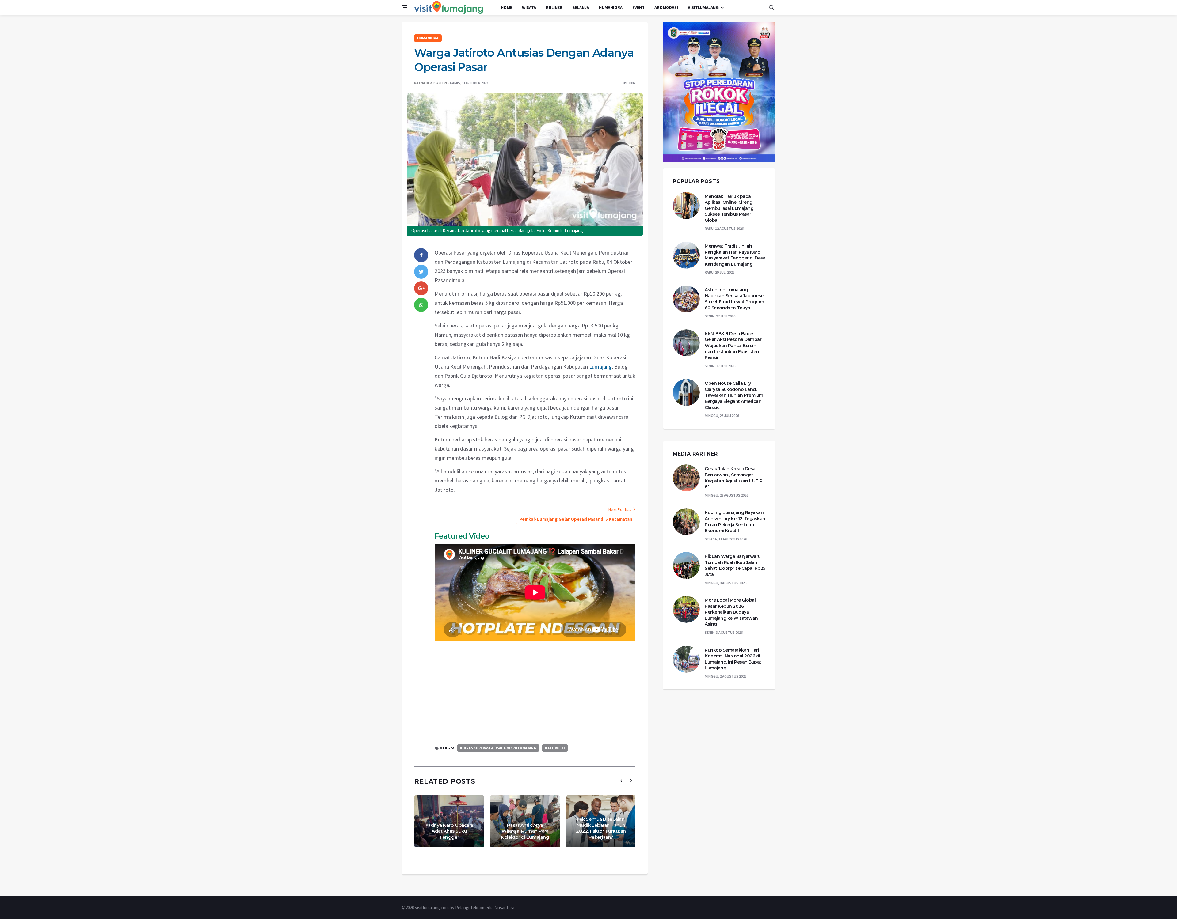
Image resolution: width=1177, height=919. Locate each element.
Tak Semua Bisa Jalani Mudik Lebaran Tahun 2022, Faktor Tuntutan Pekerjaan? (601, 828)
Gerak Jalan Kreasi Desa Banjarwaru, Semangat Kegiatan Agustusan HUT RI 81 (734, 478)
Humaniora (611, 7)
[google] (421, 288)
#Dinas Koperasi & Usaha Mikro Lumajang (498, 748)
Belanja (580, 7)
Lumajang (600, 366)
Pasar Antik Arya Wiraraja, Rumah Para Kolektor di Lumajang (525, 831)
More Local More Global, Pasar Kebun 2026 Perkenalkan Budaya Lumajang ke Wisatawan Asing (731, 612)
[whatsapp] (421, 305)
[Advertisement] (535, 692)
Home (506, 7)
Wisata (529, 7)
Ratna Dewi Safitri (430, 83)
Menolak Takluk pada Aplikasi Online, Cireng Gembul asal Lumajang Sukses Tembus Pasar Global (729, 208)
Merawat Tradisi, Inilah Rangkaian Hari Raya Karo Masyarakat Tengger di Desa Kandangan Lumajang (735, 255)
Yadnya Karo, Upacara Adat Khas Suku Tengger (449, 831)
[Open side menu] (404, 7)
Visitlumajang (703, 7)
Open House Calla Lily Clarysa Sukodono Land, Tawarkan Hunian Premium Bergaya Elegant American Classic (734, 395)
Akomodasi (666, 7)
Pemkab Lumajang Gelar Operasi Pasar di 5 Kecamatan (575, 519)
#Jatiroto (555, 748)
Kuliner (554, 7)
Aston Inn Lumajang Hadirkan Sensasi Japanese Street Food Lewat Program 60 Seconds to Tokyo (734, 299)
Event (638, 7)
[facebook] (421, 255)
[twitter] (421, 272)
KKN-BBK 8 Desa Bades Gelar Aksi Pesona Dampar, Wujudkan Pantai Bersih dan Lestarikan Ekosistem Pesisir (733, 345)
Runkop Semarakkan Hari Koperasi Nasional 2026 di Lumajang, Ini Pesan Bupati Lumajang (733, 659)
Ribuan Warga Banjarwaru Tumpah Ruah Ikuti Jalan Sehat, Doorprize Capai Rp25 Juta (735, 565)
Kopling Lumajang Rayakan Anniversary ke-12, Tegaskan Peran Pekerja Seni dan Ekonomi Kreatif (735, 521)
